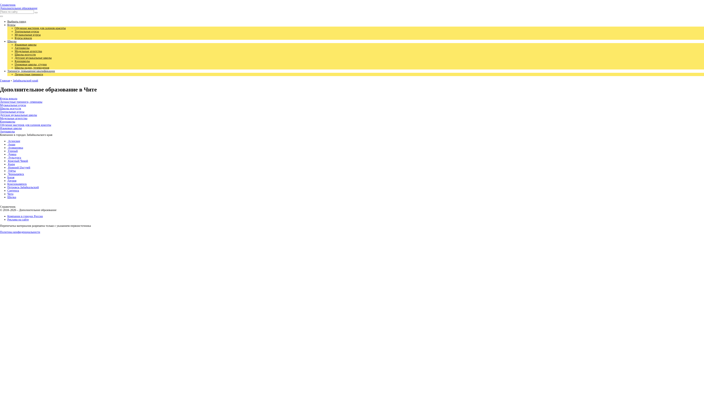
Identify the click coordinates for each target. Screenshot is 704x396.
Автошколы (7, 131)
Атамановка (15, 147)
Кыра (11, 164)
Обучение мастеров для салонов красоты (25, 124)
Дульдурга (14, 157)
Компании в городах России (25, 216)
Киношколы (7, 121)
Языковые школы (11, 128)
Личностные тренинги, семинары (21, 101)
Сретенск (13, 190)
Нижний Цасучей (18, 167)
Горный (12, 151)
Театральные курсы (12, 111)
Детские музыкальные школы (18, 115)
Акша (11, 144)
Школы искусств (10, 108)
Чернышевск (15, 174)
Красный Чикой (17, 160)
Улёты (11, 170)
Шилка (11, 197)
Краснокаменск (17, 184)
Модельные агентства (13, 118)
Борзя (10, 177)
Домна (11, 154)
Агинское (13, 141)
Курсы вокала (8, 98)
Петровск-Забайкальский (23, 187)
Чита (10, 193)
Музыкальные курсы (13, 105)
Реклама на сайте (18, 219)
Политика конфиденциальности (20, 232)
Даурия (11, 180)
